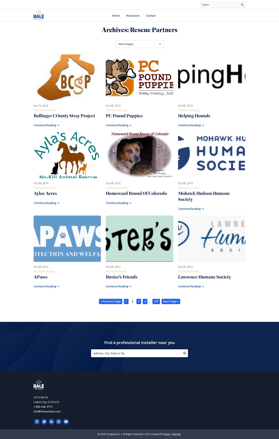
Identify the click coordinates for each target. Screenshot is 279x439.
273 (156, 301)
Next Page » (171, 301)
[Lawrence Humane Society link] (211, 239)
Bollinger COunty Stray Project (64, 116)
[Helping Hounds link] (211, 77)
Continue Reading (45, 125)
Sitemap (176, 434)
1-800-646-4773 (43, 407)
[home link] (39, 388)
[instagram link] (59, 421)
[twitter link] (44, 421)
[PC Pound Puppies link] (139, 77)
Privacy (167, 434)
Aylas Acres (45, 193)
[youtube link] (66, 421)
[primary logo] (39, 20)
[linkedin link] (51, 421)
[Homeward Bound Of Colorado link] (139, 155)
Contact (151, 16)
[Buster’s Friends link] (139, 239)
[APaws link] (67, 239)
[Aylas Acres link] (67, 155)
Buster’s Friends (122, 277)
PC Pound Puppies (124, 116)
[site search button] (242, 4)
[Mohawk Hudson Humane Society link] (211, 155)
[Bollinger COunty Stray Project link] (67, 77)
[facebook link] (37, 421)
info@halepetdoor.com (47, 411)
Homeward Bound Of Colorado (136, 193)
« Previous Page (111, 301)
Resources (133, 16)
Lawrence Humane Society (204, 277)
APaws (40, 277)
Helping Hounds (194, 116)
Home (116, 16)
